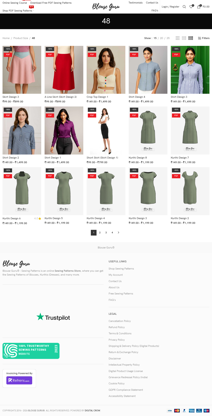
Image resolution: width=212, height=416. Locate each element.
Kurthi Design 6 (12, 218)
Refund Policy (117, 327)
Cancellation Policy (120, 321)
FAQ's (112, 300)
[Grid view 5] (190, 38)
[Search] (184, 6)
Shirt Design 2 (11, 157)
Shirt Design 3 (179, 97)
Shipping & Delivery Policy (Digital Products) (134, 346)
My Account (116, 275)
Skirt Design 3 (11, 97)
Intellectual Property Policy (124, 364)
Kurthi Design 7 (180, 157)
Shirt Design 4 (137, 97)
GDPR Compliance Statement (126, 390)
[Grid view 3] (177, 38)
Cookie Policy (117, 383)
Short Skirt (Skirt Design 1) (102, 157)
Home (6, 38)
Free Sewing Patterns (121, 293)
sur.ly (7, 356)
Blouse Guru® (106, 247)
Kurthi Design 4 (96, 218)
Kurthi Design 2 (180, 218)
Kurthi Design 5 (54, 218)
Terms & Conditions (120, 333)
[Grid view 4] (184, 38)
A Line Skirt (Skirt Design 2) (61, 97)
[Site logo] (106, 6)
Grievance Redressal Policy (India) (128, 377)
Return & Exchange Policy (123, 352)
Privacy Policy (117, 340)
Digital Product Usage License (126, 371)
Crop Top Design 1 (97, 97)
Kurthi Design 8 (138, 157)
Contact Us (115, 281)
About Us (114, 287)
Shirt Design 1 (53, 157)
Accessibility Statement (122, 396)
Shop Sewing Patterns (121, 268)
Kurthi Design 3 (138, 218)
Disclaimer (115, 358)
